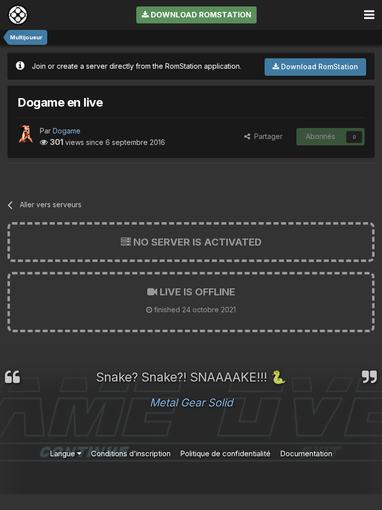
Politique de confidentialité (225, 453)
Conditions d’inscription (131, 453)
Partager (266, 136)
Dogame (67, 131)
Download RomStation (200, 14)
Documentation (306, 453)
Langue (63, 453)
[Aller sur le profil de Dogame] (25, 134)
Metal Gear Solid (191, 402)
